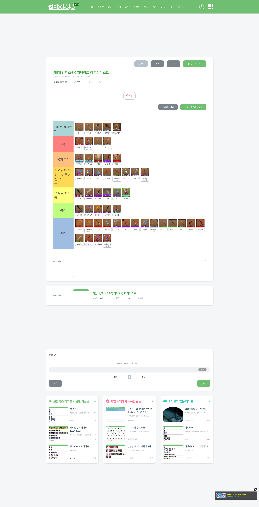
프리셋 (100, 7)
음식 (155, 7)
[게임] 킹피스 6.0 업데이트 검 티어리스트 (113, 293)
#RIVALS (73, 434)
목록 (55, 383)
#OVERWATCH (132, 415)
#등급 (87, 412)
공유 (141, 63)
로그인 (201, 6)
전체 (110, 7)
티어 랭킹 (60, 7)
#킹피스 (76, 76)
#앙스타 (141, 450)
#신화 (141, 415)
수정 (157, 63)
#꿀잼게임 (73, 412)
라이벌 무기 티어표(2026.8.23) (78, 429)
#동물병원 (81, 412)
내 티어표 (74, 408)
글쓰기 (203, 383)
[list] (129, 185)
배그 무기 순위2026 (136, 427)
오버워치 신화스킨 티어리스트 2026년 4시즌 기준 (139, 410)
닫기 (255, 489)
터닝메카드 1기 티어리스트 (197, 446)
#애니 (204, 412)
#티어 (147, 431)
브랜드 (136, 7)
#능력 (200, 412)
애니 (146, 7)
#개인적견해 (189, 412)
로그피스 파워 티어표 (79, 446)
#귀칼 (196, 412)
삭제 (173, 63)
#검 (81, 76)
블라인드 (166, 107)
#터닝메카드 (189, 450)
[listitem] (129, 128)
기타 (163, 7)
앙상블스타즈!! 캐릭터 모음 (139, 446)
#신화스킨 (146, 415)
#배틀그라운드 (137, 431)
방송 (127, 7)
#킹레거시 (88, 76)
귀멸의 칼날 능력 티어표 (195, 408)
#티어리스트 (66, 76)
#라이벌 (84, 434)
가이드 (181, 7)
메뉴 (210, 6)
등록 (202, 369)
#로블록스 (56, 76)
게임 (118, 7)
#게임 (79, 434)
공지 (172, 7)
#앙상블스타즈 (132, 450)
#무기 (129, 431)
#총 (143, 431)
